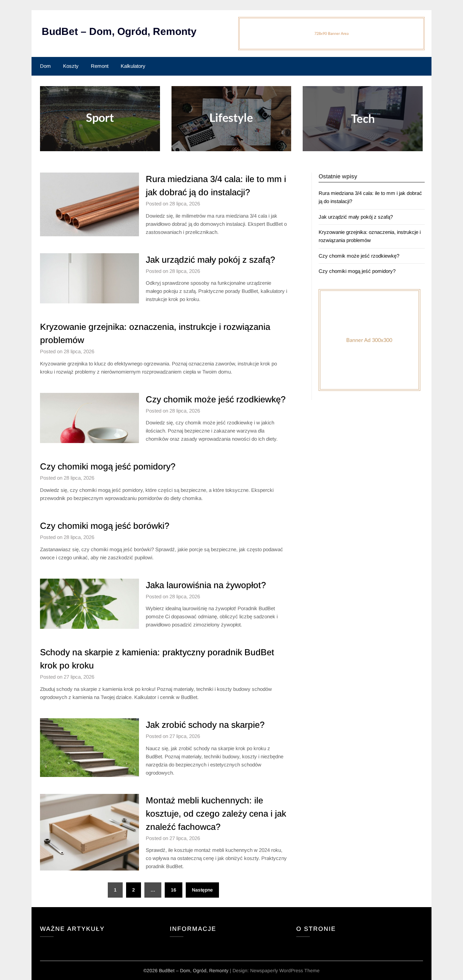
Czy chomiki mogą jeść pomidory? (108, 466)
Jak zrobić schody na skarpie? (205, 725)
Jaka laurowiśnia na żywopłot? (206, 585)
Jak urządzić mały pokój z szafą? (210, 260)
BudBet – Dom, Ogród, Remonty (119, 31)
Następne (202, 890)
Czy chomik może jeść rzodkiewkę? (216, 399)
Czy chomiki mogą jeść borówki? (104, 526)
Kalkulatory (133, 66)
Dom (45, 66)
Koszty (71, 66)
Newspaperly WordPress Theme (285, 970)
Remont (99, 66)
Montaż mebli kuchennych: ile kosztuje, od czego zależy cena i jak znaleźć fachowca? (216, 813)
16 (173, 890)
